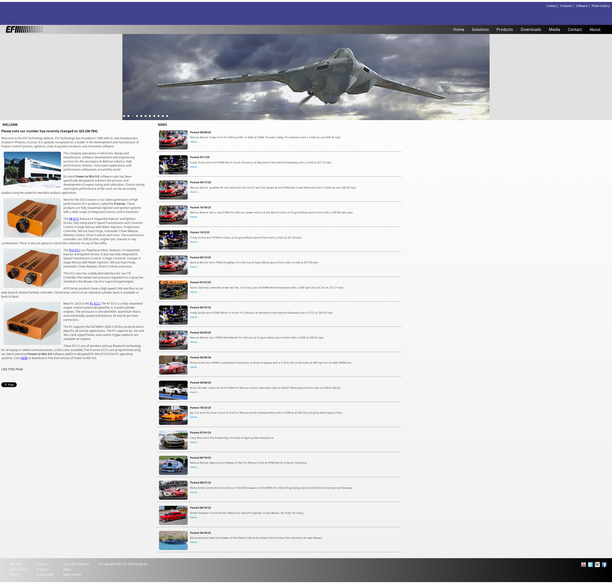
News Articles (72, 575)
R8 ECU (74, 219)
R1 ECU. (95, 303)
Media (554, 29)
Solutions (480, 29)
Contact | (553, 6)
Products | (568, 6)
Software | (584, 6)
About (595, 29)
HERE (24, 358)
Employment (45, 575)
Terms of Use (18, 569)
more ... (195, 141)
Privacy (14, 575)
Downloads (531, 29)
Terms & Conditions (76, 564)
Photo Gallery (601, 6)
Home (458, 29)
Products (505, 29)
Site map (15, 564)
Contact (575, 29)
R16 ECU (75, 250)
